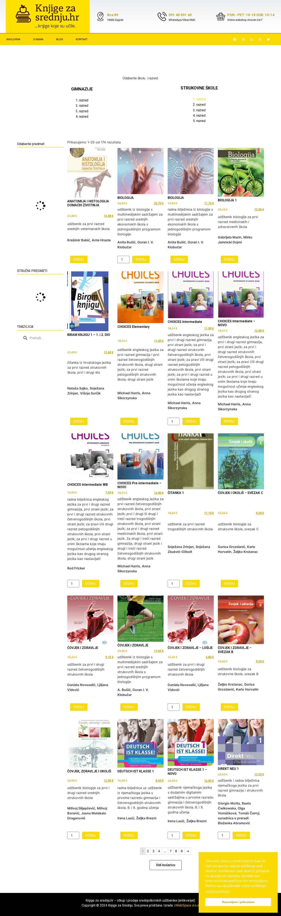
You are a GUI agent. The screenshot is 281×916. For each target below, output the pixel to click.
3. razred (82, 111)
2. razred (82, 106)
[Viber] (260, 39)
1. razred (82, 100)
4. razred (82, 116)
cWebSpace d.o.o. (187, 905)
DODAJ (78, 259)
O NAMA (38, 39)
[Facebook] (235, 39)
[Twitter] (269, 39)
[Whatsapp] (252, 39)
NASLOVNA (13, 39)
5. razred (199, 121)
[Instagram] (243, 39)
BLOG (59, 39)
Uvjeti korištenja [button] (217, 891)
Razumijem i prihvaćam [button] (238, 902)
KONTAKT (82, 39)
